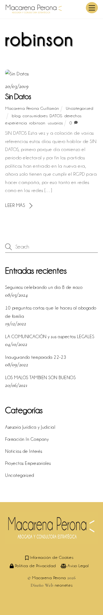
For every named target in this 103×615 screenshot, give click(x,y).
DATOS (55, 115)
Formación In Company (27, 439)
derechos (72, 115)
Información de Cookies (51, 557)
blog (16, 115)
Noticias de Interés (23, 451)
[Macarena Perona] (33, 11)
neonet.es (64, 585)
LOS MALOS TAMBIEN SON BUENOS (40, 377)
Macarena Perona (49, 577)
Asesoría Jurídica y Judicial (30, 427)
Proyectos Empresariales (28, 463)
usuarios (55, 123)
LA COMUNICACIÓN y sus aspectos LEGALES (49, 336)
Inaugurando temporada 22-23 (35, 357)
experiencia (16, 123)
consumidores (35, 115)
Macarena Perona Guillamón (32, 108)
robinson (37, 123)
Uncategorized (80, 108)
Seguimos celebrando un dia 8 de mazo (43, 287)
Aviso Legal (77, 565)
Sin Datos (18, 97)
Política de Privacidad (34, 565)
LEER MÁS (15, 205)
